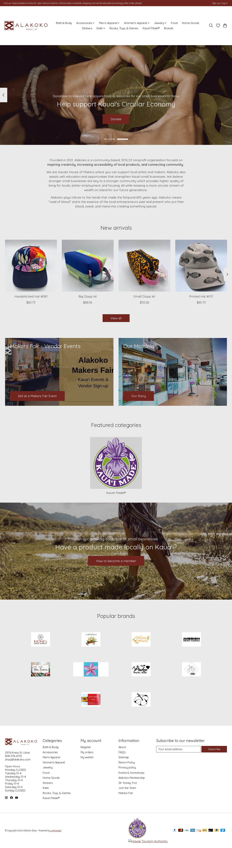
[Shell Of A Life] (191, 669)
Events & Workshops (131, 772)
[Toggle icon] (211, 25)
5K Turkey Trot (128, 783)
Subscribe (214, 749)
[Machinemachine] (141, 639)
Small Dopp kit (144, 296)
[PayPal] (174, 830)
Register (86, 747)
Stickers (87, 28)
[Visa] (186, 830)
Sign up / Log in (219, 3)
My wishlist (87, 757)
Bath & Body (64, 23)
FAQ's (122, 752)
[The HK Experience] (141, 699)
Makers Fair (126, 793)
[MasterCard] (180, 830)
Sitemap (124, 757)
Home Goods (190, 23)
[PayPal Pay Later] (216, 830)
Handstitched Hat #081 (30, 296)
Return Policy (127, 762)
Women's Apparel (54, 762)
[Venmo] (222, 830)
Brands (168, 28)
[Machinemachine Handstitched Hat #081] (31, 266)
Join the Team (127, 788)
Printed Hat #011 (201, 296)
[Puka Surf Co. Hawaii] (141, 669)
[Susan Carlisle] (90, 699)
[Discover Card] (198, 830)
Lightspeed (56, 830)
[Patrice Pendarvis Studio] (40, 669)
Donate (116, 119)
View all (116, 318)
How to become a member (116, 561)
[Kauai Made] (137, 837)
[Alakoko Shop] (26, 25)
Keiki (46, 788)
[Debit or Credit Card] (210, 830)
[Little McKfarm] (90, 639)
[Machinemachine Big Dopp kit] (88, 266)
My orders (87, 752)
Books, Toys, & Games (124, 28)
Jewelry (48, 767)
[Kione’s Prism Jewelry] (40, 639)
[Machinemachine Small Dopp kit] (144, 266)
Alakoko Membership (132, 777)
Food (174, 23)
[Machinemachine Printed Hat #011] (201, 266)
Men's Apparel (51, 757)
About (122, 747)
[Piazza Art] (90, 669)
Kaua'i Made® (151, 28)
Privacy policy (127, 767)
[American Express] (192, 830)
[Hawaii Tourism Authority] (147, 841)
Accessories (50, 752)
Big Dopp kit (87, 296)
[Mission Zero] (191, 639)
